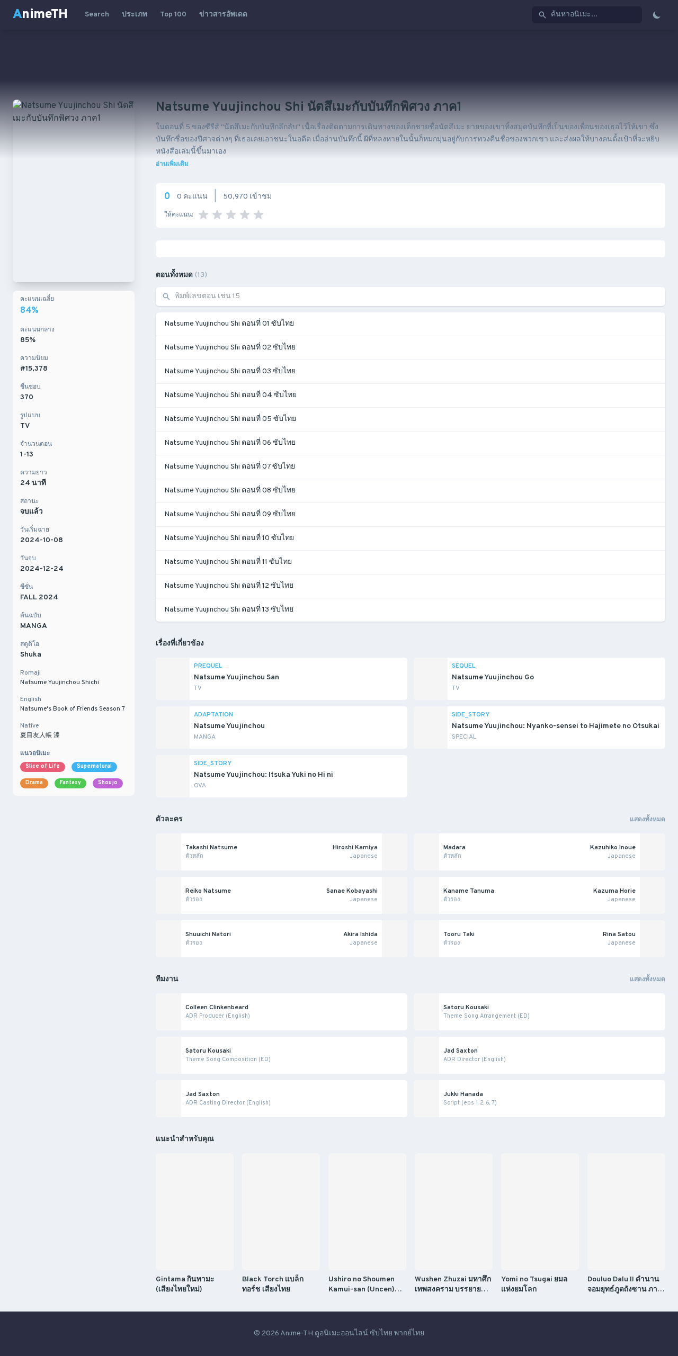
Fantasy (70, 782)
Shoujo (108, 782)
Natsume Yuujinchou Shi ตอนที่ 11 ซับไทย (228, 562)
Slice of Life (42, 766)
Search (97, 14)
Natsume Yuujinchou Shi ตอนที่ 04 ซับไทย (230, 395)
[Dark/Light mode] (656, 14)
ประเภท (134, 14)
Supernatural (94, 766)
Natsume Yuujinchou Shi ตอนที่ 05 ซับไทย (230, 419)
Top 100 (173, 14)
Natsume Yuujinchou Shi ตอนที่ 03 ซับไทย (230, 371)
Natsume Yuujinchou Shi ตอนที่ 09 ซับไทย (230, 514)
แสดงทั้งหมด (647, 819)
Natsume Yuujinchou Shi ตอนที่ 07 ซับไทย (229, 466)
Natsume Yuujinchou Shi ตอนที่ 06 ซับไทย (230, 442)
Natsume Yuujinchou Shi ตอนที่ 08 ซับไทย (230, 490)
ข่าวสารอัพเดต (223, 14)
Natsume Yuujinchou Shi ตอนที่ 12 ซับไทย (228, 585)
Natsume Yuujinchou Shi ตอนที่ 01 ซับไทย (229, 323)
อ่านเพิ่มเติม (172, 164)
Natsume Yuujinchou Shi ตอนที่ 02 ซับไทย (230, 347)
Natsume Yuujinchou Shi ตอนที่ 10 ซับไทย (229, 538)
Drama (34, 782)
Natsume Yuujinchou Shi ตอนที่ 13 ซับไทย (228, 609)
